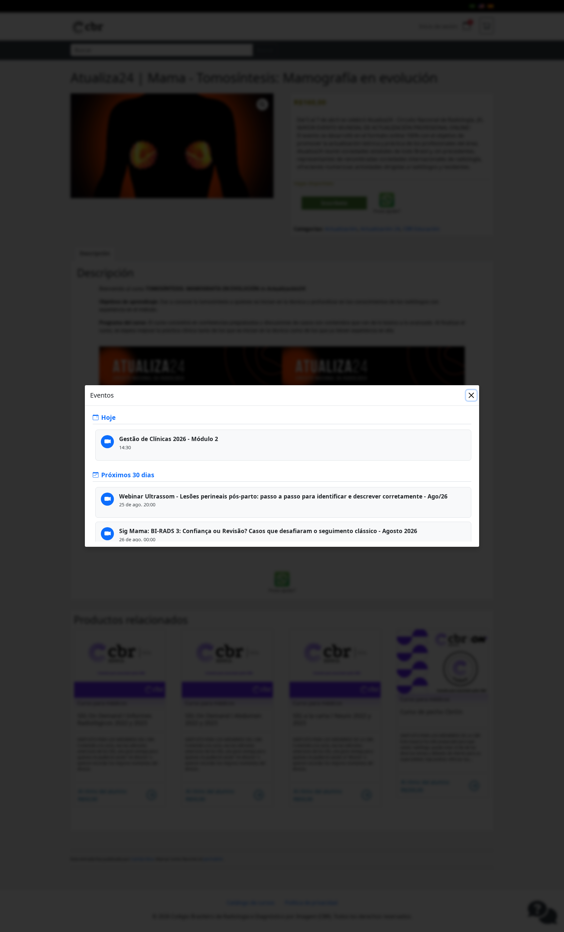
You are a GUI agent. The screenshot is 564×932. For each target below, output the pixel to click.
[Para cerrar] (471, 395)
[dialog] (282, 466)
